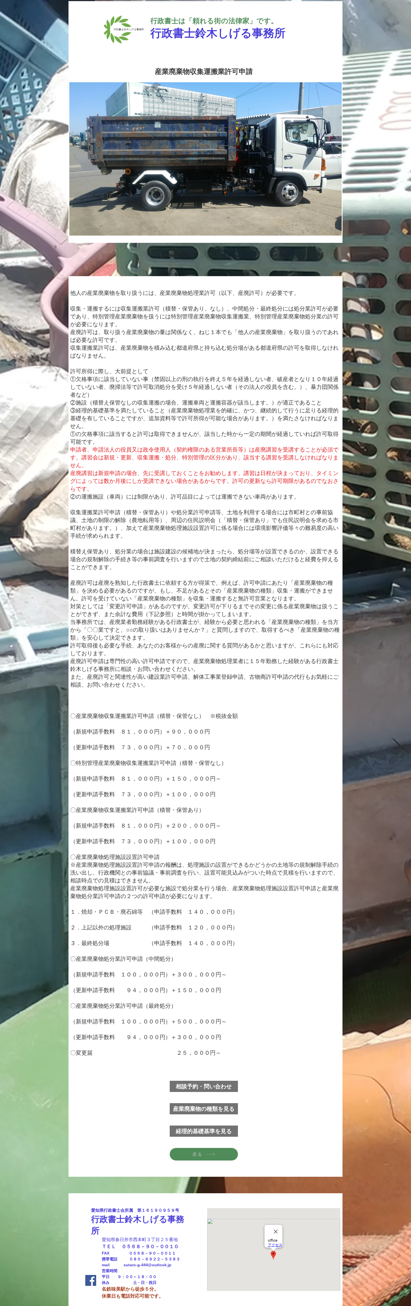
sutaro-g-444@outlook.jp (147, 1265)
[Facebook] (90, 1280)
